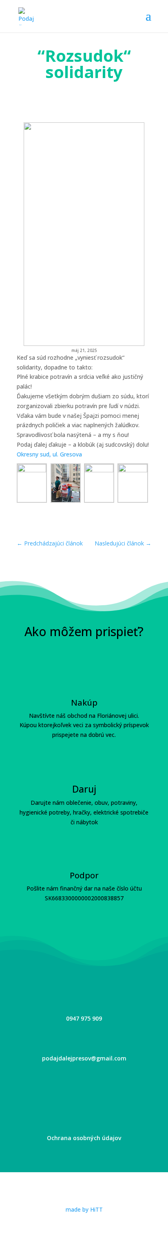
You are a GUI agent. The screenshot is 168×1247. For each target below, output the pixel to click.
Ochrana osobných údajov (84, 1138)
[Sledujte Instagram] (98, 1085)
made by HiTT (84, 1209)
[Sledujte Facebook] (70, 1085)
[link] (49, 454)
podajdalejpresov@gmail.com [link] (84, 1058)
